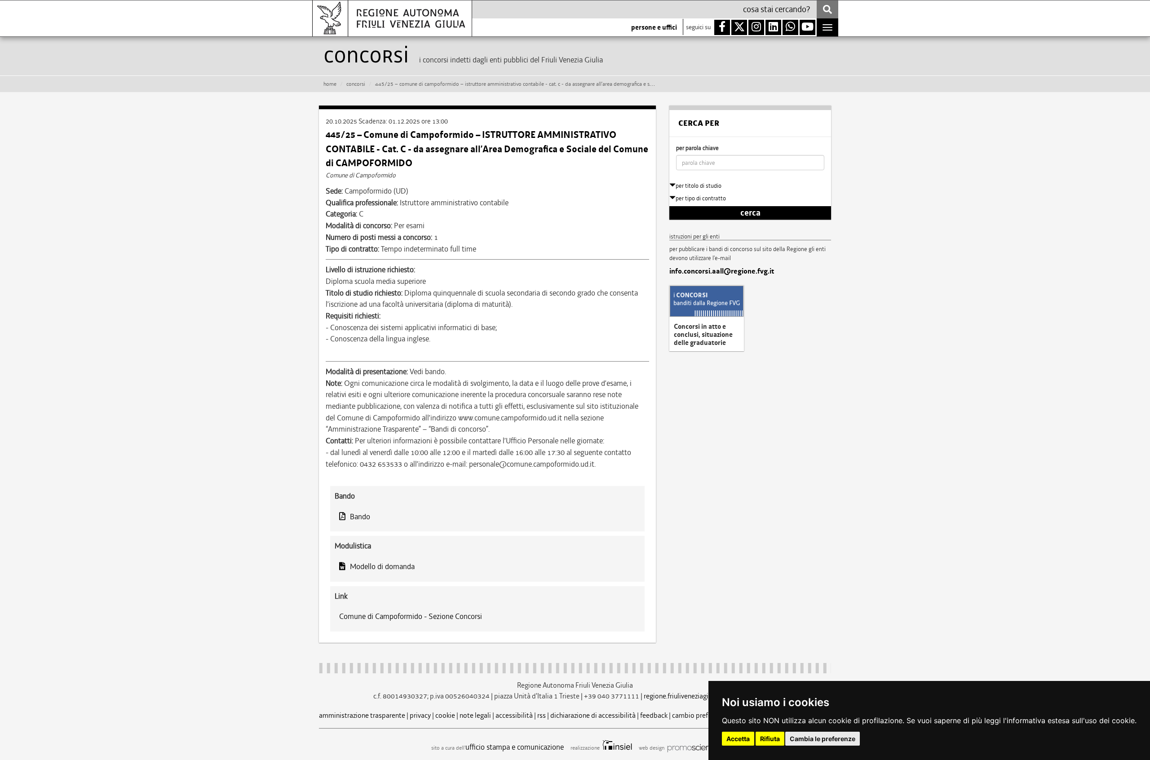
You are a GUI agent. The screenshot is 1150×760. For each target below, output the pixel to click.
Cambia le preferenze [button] (822, 738)
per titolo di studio (698, 186)
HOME (329, 84)
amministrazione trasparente (362, 715)
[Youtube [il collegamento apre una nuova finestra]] (807, 27)
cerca (750, 213)
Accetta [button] (738, 738)
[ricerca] (827, 9)
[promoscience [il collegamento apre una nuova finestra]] (692, 747)
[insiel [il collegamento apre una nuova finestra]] (616, 747)
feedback (654, 715)
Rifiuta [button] (770, 738)
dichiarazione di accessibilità (593, 715)
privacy (420, 715)
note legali (475, 715)
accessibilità (514, 715)
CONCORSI (355, 84)
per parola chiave (697, 148)
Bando (360, 516)
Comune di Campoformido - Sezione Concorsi (410, 616)
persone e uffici (654, 27)
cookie (445, 715)
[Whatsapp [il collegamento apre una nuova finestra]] (790, 27)
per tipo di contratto (701, 198)
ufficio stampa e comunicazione (514, 747)
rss (541, 715)
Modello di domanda (382, 566)
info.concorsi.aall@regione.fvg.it (721, 271)
